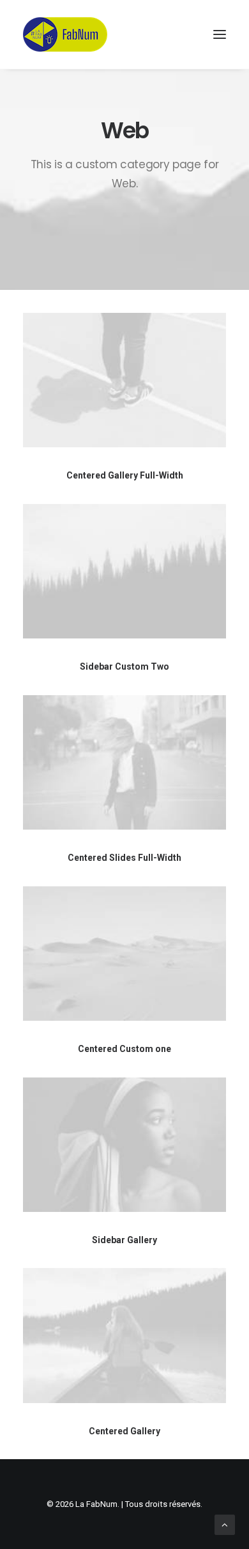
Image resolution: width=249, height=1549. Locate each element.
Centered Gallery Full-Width (124, 475)
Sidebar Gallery (124, 1240)
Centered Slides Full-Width (124, 858)
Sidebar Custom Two (124, 666)
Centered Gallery (124, 1431)
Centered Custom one (124, 1049)
